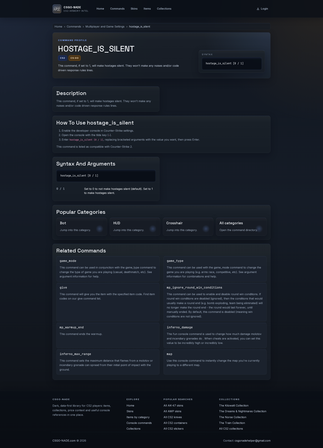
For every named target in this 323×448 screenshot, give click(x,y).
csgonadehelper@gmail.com (253, 440)
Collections (164, 8)
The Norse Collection (232, 417)
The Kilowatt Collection (233, 405)
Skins (134, 8)
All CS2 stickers (174, 428)
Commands (117, 8)
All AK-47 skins (173, 405)
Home (100, 8)
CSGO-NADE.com (64, 440)
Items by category (138, 417)
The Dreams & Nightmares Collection (242, 411)
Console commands (139, 423)
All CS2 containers (175, 423)
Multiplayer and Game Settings (104, 26)
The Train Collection (232, 423)
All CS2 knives (173, 417)
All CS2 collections (231, 428)
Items (147, 8)
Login (264, 8)
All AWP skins (172, 411)
